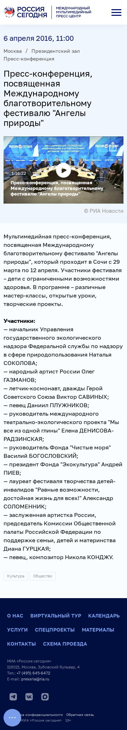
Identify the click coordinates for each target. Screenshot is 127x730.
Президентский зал (55, 51)
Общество (42, 576)
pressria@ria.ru (35, 679)
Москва (13, 51)
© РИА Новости (103, 210)
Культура (15, 576)
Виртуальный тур (55, 616)
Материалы (98, 630)
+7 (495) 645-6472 (33, 673)
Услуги (17, 630)
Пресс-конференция (29, 59)
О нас (15, 616)
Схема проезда (65, 644)
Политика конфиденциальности (35, 714)
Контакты (21, 644)
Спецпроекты (55, 630)
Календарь (104, 616)
